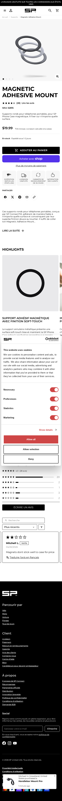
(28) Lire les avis (25, 103)
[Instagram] (9, 743)
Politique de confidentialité (14, 698)
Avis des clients (9, 653)
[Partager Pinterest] (20, 197)
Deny (31, 459)
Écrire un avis (23, 507)
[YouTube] (15, 743)
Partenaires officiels (11, 688)
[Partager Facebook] (5, 197)
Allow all (31, 439)
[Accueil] (30, 10)
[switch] (54, 399)
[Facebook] (4, 743)
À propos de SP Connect (13, 681)
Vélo (4, 610)
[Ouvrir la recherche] (50, 11)
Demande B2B (8, 705)
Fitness (5, 621)
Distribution (7, 691)
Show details (46, 430)
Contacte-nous (9, 656)
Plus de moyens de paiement (31, 165)
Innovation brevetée (11, 694)
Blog (4, 663)
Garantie (6, 649)
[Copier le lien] (34, 197)
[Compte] (11, 11)
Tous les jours (8, 624)
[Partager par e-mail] (27, 197)
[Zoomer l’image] (57, 76)
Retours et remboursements (15, 646)
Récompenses (8, 684)
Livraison (6, 639)
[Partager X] (12, 197)
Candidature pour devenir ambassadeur (20, 666)
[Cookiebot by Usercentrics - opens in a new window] (45, 339)
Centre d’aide (8, 659)
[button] (31, 477)
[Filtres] (41, 527)
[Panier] (57, 11)
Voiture (5, 617)
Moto (4, 614)
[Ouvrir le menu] (5, 11)
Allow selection (31, 449)
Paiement (6, 642)
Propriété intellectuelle (12, 768)
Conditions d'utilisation (12, 701)
